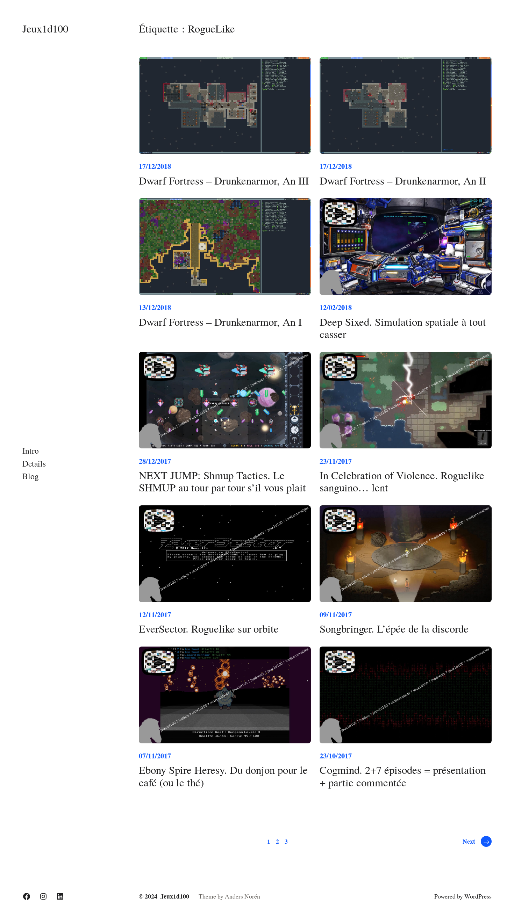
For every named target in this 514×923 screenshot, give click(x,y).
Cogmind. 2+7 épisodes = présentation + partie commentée (403, 776)
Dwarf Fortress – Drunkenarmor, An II (403, 180)
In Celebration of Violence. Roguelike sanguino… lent (402, 481)
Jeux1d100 (45, 28)
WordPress (478, 896)
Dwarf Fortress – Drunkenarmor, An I (220, 322)
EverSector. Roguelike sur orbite (209, 628)
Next (476, 841)
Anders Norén (242, 896)
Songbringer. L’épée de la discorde (394, 628)
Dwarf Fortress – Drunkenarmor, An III (224, 180)
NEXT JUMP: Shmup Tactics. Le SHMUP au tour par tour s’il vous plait (222, 481)
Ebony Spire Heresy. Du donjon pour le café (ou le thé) (223, 776)
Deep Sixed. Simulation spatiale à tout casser (403, 328)
